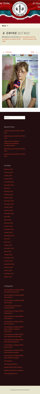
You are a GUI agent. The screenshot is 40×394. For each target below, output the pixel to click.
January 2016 (8, 254)
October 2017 (8, 232)
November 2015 (9, 258)
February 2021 (8, 194)
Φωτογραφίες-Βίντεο (10, 373)
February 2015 (8, 267)
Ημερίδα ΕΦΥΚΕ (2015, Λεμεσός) (13, 370)
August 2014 (8, 277)
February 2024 (8, 172)
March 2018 (7, 220)
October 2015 (8, 261)
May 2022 (7, 188)
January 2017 (8, 245)
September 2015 (9, 264)
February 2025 (8, 169)
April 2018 (7, 217)
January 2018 (8, 226)
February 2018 (8, 223)
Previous (7, 52)
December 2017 (9, 229)
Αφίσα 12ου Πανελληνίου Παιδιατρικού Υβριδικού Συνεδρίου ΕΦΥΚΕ (11, 143)
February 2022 (8, 191)
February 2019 (8, 210)
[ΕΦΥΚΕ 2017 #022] (20, 81)
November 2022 (9, 185)
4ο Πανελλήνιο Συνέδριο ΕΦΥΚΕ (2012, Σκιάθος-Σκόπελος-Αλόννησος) (13, 329)
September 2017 (9, 236)
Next (34, 52)
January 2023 (8, 179)
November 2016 (9, 248)
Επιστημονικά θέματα (10, 364)
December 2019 (9, 201)
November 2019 (9, 204)
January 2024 (8, 175)
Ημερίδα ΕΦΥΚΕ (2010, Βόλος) (13, 367)
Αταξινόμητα (8, 361)
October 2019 (8, 207)
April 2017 (7, 239)
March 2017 (7, 242)
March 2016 (7, 251)
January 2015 (8, 270)
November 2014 (9, 273)
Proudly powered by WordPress (20, 390)
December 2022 (9, 182)
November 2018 (9, 213)
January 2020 (8, 198)
